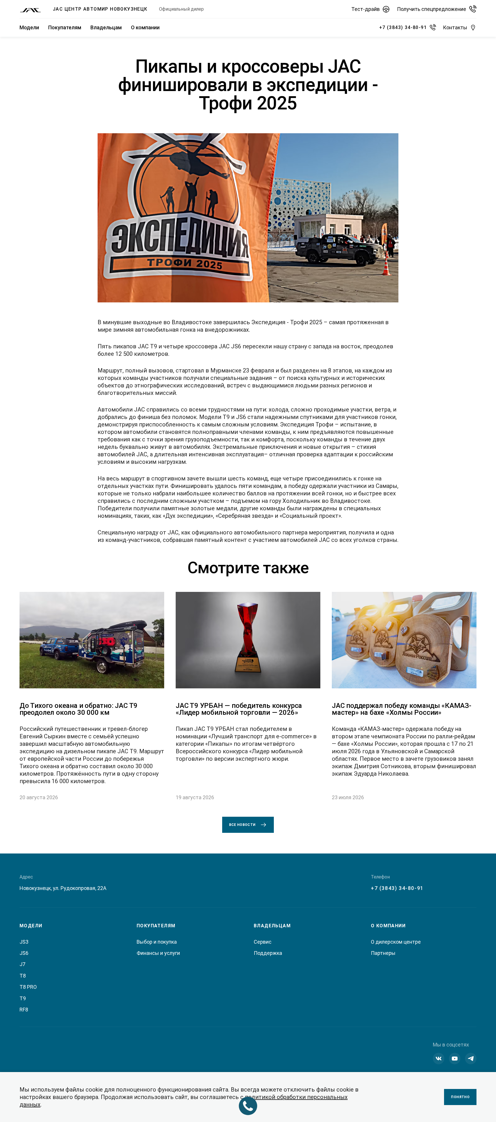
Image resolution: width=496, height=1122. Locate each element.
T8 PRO (28, 987)
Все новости (242, 825)
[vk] (438, 1058)
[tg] (470, 1058)
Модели (29, 27)
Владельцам (106, 27)
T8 (23, 976)
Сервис (263, 942)
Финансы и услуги (158, 953)
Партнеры (383, 953)
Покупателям (64, 27)
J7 (22, 964)
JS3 (24, 942)
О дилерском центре (396, 942)
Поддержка (268, 953)
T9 (23, 998)
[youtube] (454, 1058)
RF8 (24, 1010)
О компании (145, 27)
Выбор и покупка (157, 942)
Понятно (460, 1097)
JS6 (24, 953)
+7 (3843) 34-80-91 (397, 888)
